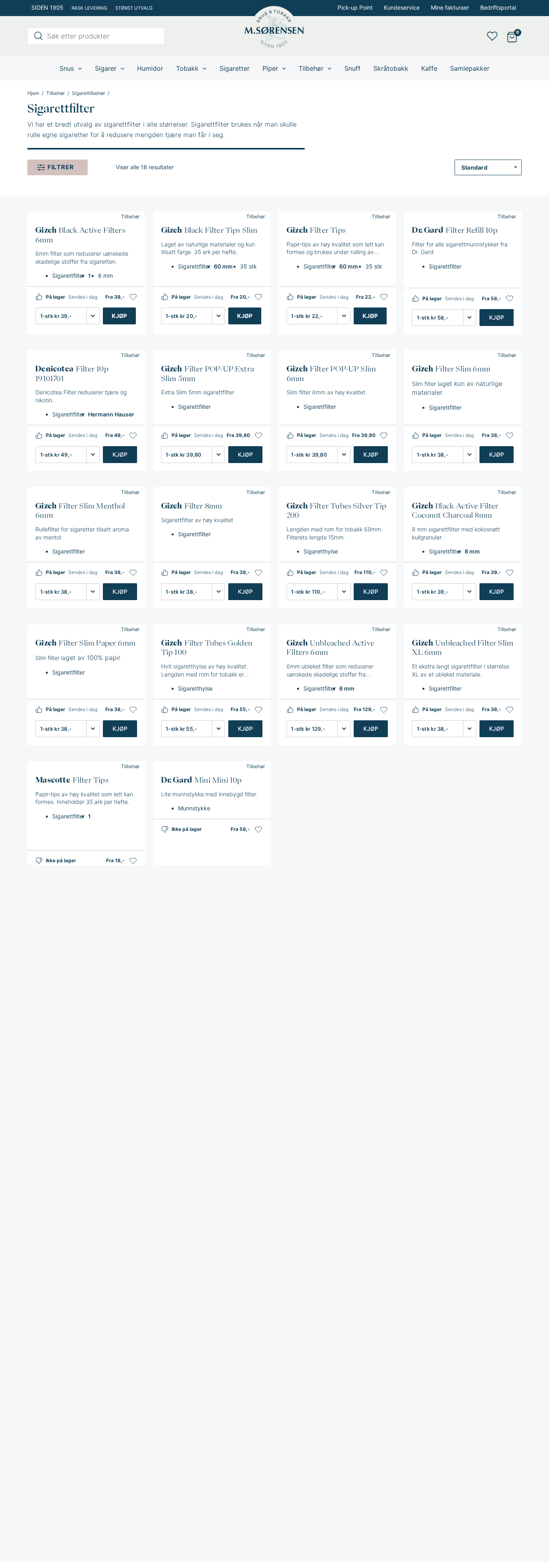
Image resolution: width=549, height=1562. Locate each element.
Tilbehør (55, 93)
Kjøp (119, 315)
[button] (133, 297)
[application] (78, 68)
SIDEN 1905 (47, 7)
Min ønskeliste (495, 36)
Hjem (33, 93)
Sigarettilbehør (88, 93)
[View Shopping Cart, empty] (512, 36)
